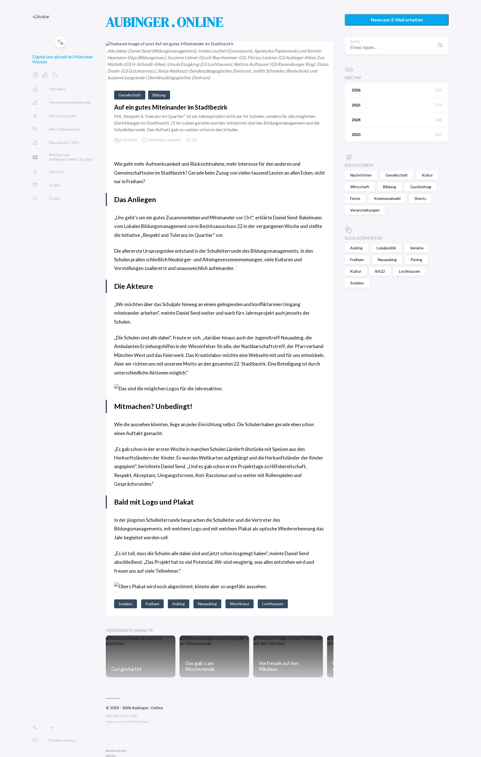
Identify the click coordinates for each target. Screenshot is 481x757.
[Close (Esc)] (108, 751)
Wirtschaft (359, 186)
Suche (355, 41)
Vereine (417, 247)
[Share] (113, 751)
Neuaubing (387, 259)
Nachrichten (361, 175)
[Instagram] (35, 76)
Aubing (356, 247)
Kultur (427, 175)
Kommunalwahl (387, 198)
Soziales (357, 283)
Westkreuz (239, 603)
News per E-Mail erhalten (397, 19)
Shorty (420, 198)
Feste (355, 198)
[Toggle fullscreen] (118, 751)
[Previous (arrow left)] (108, 756)
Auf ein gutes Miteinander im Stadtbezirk (170, 107)
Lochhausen (409, 271)
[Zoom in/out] (124, 751)
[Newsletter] (45, 76)
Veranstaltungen (365, 210)
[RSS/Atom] (54, 76)
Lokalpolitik (386, 247)
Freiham (357, 259)
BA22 (380, 271)
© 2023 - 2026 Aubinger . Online (134, 707)
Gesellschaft (397, 175)
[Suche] (440, 45)
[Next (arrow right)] (113, 756)
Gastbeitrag (420, 186)
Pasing (416, 259)
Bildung (389, 186)
